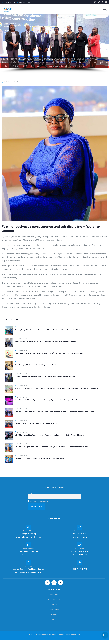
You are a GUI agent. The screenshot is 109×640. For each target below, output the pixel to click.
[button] (3, 41)
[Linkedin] (60, 582)
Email (30, 493)
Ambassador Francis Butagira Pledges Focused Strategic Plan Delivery (46, 341)
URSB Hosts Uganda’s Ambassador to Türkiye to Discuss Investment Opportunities (51, 446)
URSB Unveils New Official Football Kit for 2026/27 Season (40, 458)
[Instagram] (54, 582)
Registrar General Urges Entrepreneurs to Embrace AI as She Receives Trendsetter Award (54, 411)
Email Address (28, 531)
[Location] (28, 562)
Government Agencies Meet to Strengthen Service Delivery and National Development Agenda (56, 388)
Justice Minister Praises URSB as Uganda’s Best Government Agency (45, 376)
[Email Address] (28, 527)
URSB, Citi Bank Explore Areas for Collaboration (36, 423)
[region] (54, 43)
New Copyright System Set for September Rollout (37, 365)
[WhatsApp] (79, 562)
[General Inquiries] (79, 527)
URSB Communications (12, 82)
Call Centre (79, 548)
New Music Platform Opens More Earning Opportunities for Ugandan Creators (49, 400)
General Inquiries (80, 531)
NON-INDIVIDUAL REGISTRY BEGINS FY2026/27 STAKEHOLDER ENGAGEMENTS (49, 353)
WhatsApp (79, 566)
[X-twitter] (47, 582)
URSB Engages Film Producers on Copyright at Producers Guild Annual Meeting (49, 435)
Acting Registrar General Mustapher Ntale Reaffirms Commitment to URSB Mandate (52, 330)
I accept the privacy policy (40, 501)
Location (28, 566)
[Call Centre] (79, 544)
